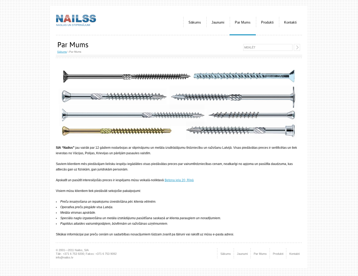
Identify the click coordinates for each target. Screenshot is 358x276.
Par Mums (243, 22)
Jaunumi (217, 22)
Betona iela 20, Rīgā (179, 180)
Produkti (267, 22)
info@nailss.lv (64, 257)
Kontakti (290, 22)
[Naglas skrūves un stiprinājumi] (76, 28)
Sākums (194, 22)
